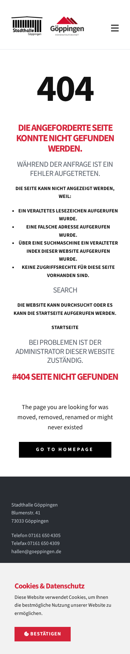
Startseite (65, 327)
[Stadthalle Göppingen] (48, 26)
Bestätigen (45, 633)
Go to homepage (65, 449)
